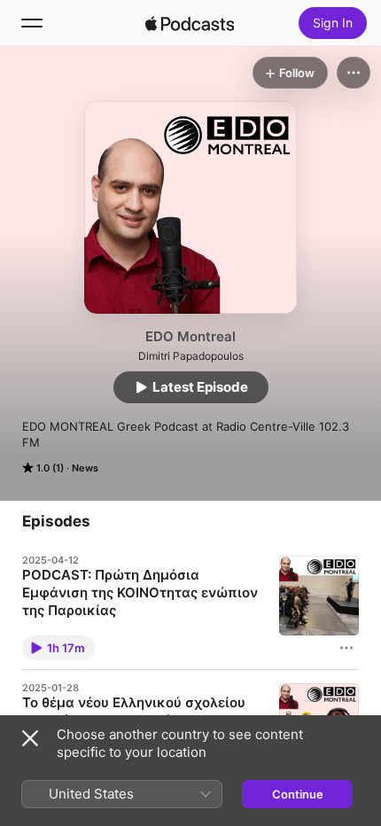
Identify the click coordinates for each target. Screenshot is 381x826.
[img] (189, 23)
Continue (297, 794)
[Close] (30, 738)
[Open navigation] (31, 23)
